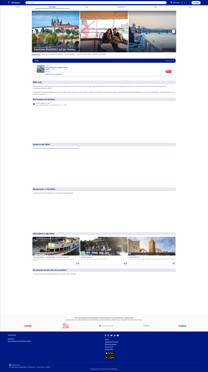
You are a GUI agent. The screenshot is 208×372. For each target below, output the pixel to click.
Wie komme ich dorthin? (56, 54)
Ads (87, 7)
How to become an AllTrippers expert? (19, 341)
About (107, 339)
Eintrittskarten (36, 54)
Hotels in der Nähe (70, 54)
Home (18, 7)
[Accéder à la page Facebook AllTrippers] (106, 336)
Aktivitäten (52, 7)
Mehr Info (44, 54)
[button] (196, 2)
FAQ (155, 7)
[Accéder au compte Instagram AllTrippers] (108, 336)
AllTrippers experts (111, 344)
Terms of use (109, 347)
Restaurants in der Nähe (84, 54)
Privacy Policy (109, 349)
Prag (44, 12)
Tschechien (39, 12)
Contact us (11, 339)
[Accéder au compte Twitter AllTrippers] (112, 336)
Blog (190, 7)
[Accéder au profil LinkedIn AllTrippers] (115, 336)
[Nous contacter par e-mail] (118, 336)
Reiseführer (121, 7)
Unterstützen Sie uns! (111, 342)
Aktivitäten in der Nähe (98, 54)
